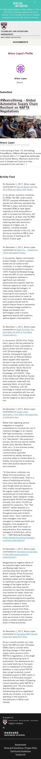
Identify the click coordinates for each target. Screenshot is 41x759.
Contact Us (20, 754)
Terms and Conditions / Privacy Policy (20, 747)
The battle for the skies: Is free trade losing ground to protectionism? (20, 554)
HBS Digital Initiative (11, 9)
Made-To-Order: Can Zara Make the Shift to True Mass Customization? (18, 332)
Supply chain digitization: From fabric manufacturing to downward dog (20, 414)
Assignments (20, 42)
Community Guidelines (20, 751)
